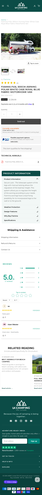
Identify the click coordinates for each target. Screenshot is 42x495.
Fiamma (6, 79)
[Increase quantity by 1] (20, 114)
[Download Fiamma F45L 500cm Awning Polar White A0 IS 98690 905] (38, 162)
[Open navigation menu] (3, 6)
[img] (8, 83)
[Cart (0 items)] (39, 6)
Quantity (4, 109)
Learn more (14, 141)
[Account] (35, 6)
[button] (5, 71)
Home (3, 20)
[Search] (8, 6)
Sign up (34, 441)
